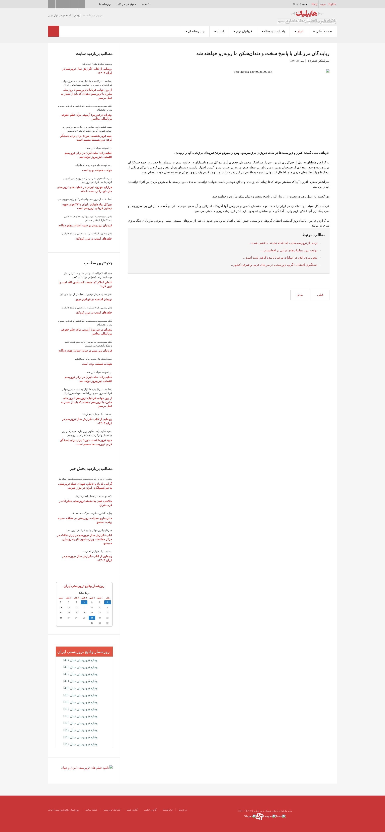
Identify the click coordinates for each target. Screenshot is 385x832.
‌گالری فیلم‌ (132, 809)
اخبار (300, 31)
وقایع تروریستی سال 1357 (80, 744)
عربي (323, 4)
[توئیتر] (281, 816)
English (332, 4)
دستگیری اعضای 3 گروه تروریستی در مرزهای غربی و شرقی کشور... (274, 264)
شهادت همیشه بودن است (97, 170)
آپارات (59, 4)
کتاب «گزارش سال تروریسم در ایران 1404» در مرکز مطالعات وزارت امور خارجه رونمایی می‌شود (84, 539)
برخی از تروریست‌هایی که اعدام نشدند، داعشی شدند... (283, 243)
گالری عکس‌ (150, 809)
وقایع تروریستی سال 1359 (80, 730)
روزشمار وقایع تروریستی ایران (84, 586)
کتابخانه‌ (145, 4)
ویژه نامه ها (105, 4)
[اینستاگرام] (269, 816)
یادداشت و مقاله (274, 31)
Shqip (314, 4)
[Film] (87, 767)
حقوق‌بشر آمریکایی (126, 4)
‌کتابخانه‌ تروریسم (112, 809)
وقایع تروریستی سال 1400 (80, 688)
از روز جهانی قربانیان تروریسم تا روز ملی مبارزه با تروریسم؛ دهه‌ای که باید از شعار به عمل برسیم (86, 93)
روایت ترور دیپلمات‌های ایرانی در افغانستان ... (288, 250)
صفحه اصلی (323, 31)
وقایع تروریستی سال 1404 (80, 660)
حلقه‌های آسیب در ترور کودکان (94, 238)
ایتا (66, 4)
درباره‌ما (183, 809)
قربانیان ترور (244, 31)
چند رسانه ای (196, 31)
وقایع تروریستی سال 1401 (80, 681)
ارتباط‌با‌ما (167, 809)
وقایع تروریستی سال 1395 (80, 723)
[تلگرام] (250, 816)
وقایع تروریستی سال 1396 (80, 716)
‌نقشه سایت (91, 809)
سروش (74, 4)
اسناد (220, 31)
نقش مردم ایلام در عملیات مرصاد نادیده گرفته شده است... (280, 257)
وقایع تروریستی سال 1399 (80, 695)
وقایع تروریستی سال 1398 (80, 702)
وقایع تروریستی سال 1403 (80, 667)
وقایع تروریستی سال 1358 (80, 737)
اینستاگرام (81, 4)
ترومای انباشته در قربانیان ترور (94, 299)
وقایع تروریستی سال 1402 (80, 674)
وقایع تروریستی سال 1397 (80, 709)
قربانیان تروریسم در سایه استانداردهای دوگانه (85, 225)
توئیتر (51, 4)
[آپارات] (259, 816)
